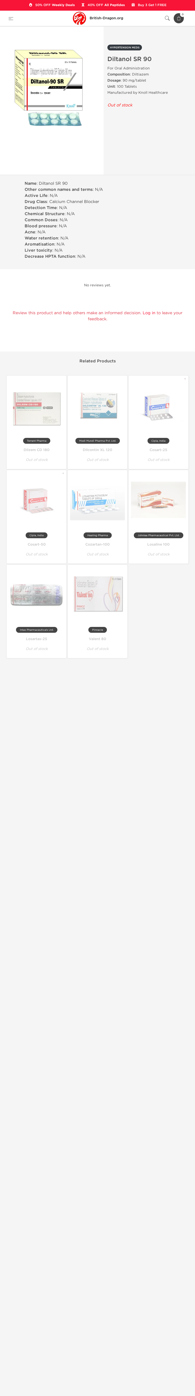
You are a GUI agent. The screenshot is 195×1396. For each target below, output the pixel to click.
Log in (149, 312)
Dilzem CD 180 (37, 450)
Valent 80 (97, 639)
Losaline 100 (158, 544)
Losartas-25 (36, 639)
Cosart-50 (37, 544)
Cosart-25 (158, 450)
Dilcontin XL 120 (97, 450)
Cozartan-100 (97, 544)
